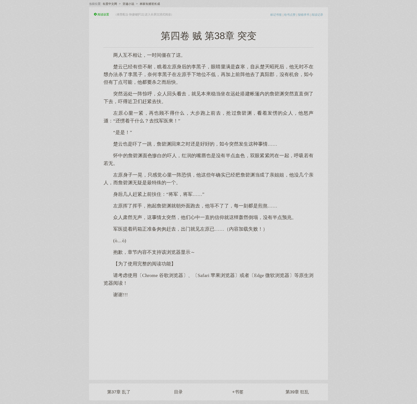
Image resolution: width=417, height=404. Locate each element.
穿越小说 (128, 4)
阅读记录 (317, 14)
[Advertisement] (208, 336)
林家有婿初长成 (150, 4)
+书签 (237, 392)
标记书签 (276, 14)
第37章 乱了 (119, 392)
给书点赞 (290, 14)
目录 (178, 392)
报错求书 (303, 14)
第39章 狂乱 (297, 392)
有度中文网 (110, 4)
